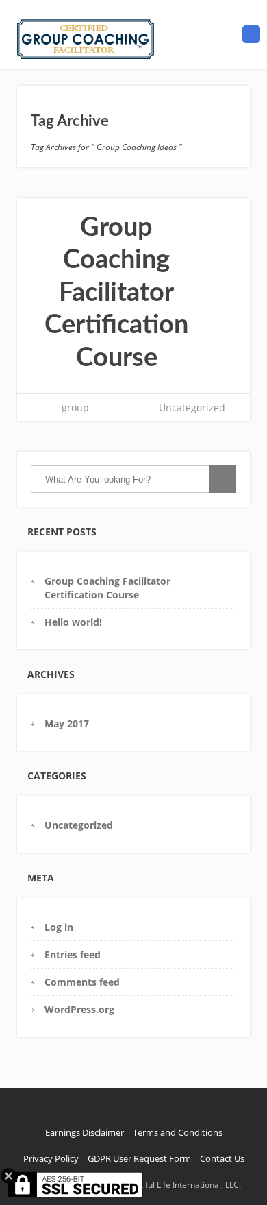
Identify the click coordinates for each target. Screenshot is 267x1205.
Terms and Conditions (177, 1132)
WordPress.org (79, 1009)
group (75, 407)
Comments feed (82, 981)
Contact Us (222, 1158)
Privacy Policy (51, 1158)
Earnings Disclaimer (84, 1132)
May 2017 (66, 723)
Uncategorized (192, 407)
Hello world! (73, 622)
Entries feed (72, 954)
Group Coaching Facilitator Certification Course (116, 293)
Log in (58, 927)
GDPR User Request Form (139, 1158)
